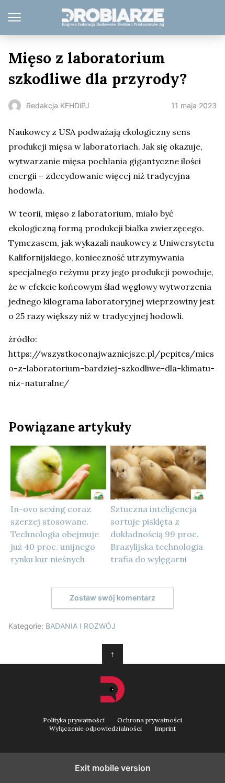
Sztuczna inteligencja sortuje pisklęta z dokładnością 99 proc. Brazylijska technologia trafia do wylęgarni (156, 534)
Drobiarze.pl (113, 17)
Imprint (165, 728)
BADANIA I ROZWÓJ (81, 625)
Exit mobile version (113, 768)
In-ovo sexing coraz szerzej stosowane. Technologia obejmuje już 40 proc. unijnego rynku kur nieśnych (54, 534)
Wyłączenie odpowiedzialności (95, 728)
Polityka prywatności (74, 720)
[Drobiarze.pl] (112, 689)
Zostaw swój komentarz (112, 597)
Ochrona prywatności (149, 720)
